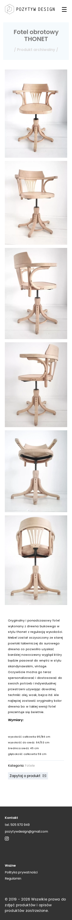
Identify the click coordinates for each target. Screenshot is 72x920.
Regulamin (13, 878)
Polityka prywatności (21, 872)
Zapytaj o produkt (26, 775)
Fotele (30, 765)
